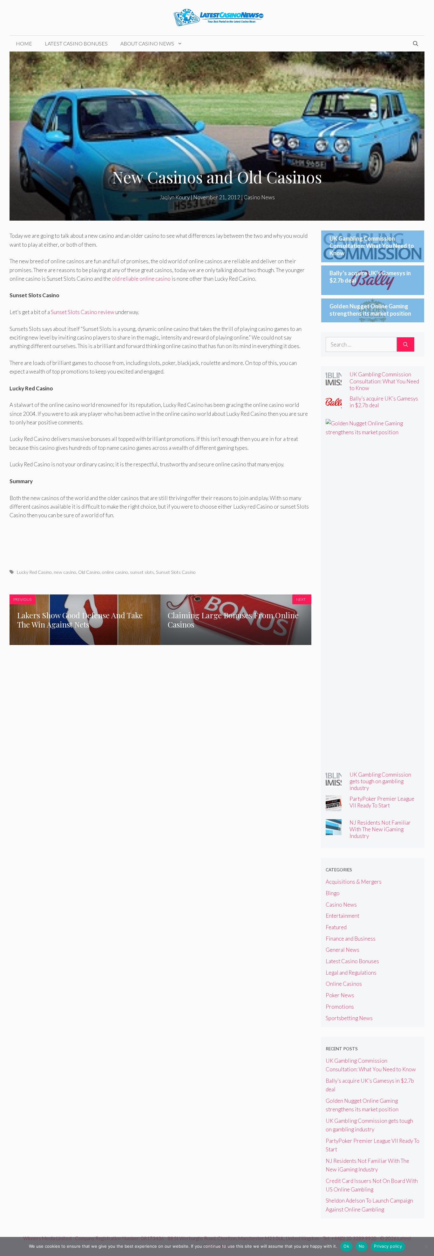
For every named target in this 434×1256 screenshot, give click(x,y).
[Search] (406, 344)
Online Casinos (344, 983)
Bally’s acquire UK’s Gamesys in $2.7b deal (383, 401)
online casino (115, 572)
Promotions (340, 1006)
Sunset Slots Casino (176, 572)
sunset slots (142, 572)
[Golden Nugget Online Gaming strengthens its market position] (369, 432)
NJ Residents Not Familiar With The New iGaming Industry (380, 829)
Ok (346, 1246)
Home (24, 43)
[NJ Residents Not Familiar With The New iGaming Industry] (334, 830)
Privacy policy (388, 1246)
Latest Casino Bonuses (76, 43)
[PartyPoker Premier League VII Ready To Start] (334, 807)
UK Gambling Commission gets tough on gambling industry (380, 781)
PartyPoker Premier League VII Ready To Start (381, 802)
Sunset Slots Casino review (82, 312)
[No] (426, 1246)
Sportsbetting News (349, 1018)
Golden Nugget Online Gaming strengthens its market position (370, 310)
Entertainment (342, 915)
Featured (336, 927)
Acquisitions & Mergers (354, 881)
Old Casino (89, 572)
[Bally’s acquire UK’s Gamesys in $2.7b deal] (334, 406)
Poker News (340, 995)
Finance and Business (351, 938)
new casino (65, 572)
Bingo (333, 893)
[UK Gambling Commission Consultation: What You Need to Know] (334, 382)
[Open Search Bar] (415, 43)
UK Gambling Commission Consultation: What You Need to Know (371, 246)
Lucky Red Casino (34, 572)
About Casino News (147, 43)
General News (342, 949)
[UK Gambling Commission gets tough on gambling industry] (334, 782)
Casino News (259, 197)
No (362, 1246)
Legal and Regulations (351, 972)
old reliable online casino (141, 278)
